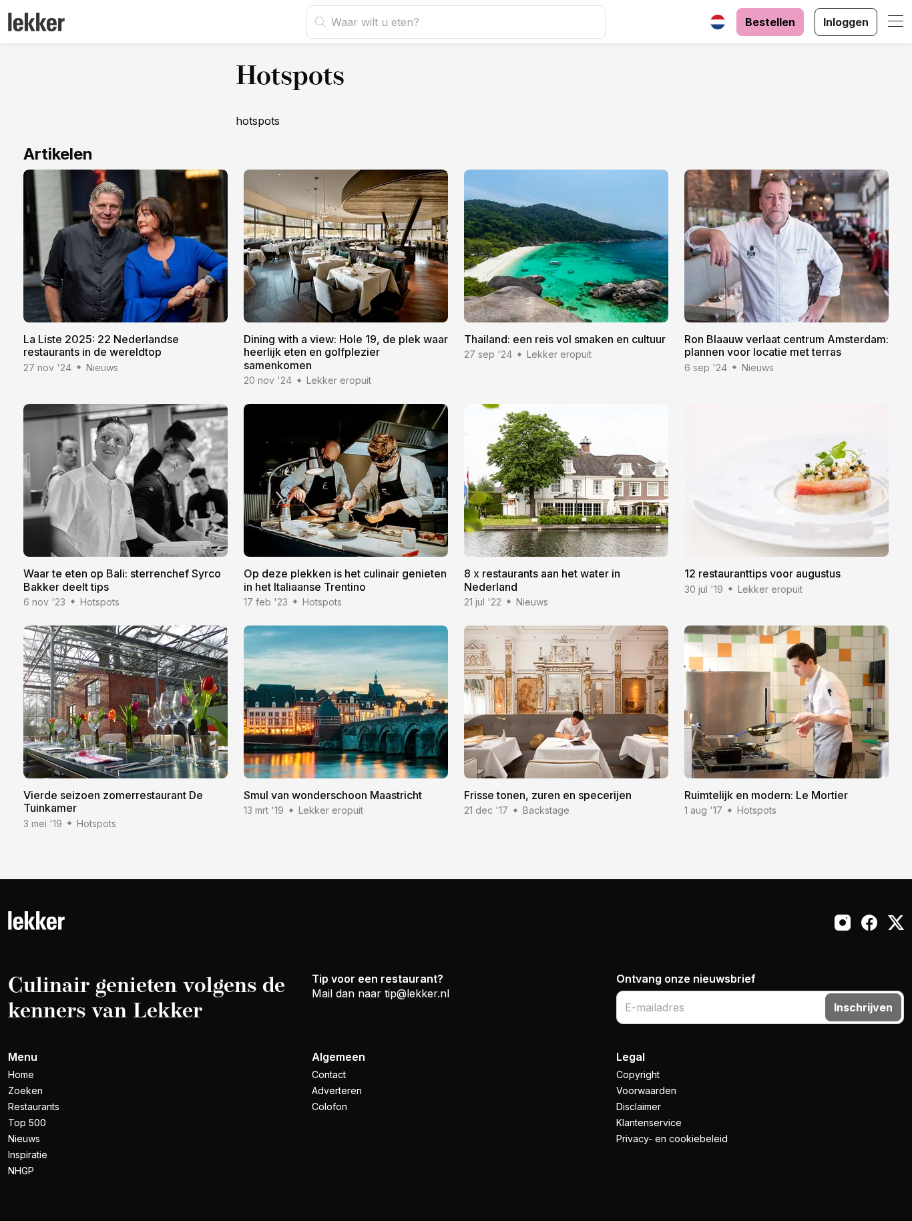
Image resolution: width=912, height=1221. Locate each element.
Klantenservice (649, 1122)
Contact (329, 1074)
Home (21, 1074)
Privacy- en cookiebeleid (672, 1138)
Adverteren (337, 1090)
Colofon (329, 1106)
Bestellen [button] (770, 22)
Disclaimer (638, 1106)
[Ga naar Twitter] (896, 924)
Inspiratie (27, 1154)
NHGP (21, 1170)
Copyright (638, 1074)
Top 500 (27, 1122)
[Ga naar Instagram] (843, 924)
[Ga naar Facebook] (869, 924)
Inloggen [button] (846, 22)
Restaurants (33, 1106)
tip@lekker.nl (417, 993)
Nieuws (24, 1138)
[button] (896, 22)
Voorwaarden (646, 1090)
